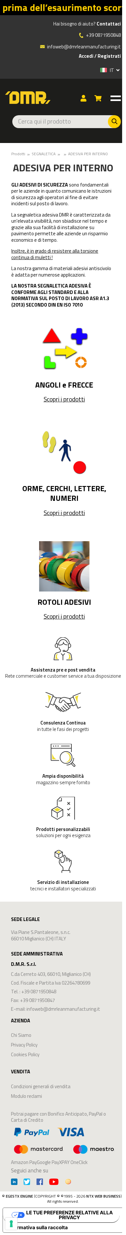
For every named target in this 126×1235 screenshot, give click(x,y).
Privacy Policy (24, 1044)
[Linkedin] (14, 1183)
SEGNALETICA (44, 154)
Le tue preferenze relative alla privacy (69, 1215)
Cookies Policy (25, 1054)
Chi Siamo (21, 1035)
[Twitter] (27, 1183)
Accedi (86, 56)
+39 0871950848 (103, 35)
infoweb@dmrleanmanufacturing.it (83, 46)
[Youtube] (53, 1183)
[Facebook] (40, 1183)
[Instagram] (68, 1183)
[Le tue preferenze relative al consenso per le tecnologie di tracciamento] (11, 1224)
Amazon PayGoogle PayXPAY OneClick (49, 1162)
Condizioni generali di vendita (40, 1086)
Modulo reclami (26, 1096)
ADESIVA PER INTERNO (88, 154)
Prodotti (18, 154)
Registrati (109, 56)
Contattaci (109, 24)
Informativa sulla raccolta (38, 1227)
